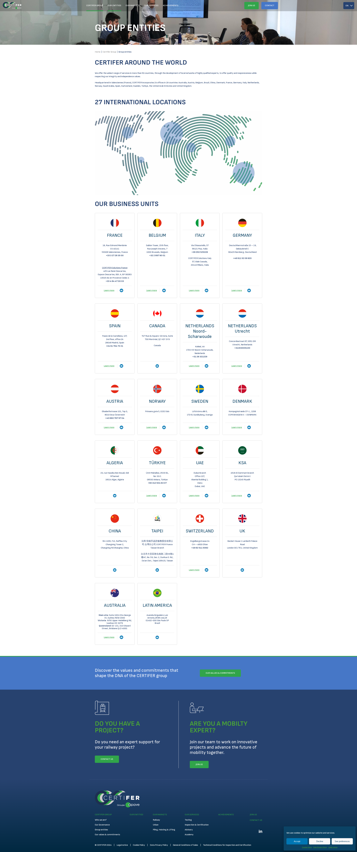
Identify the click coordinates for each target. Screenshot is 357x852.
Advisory (189, 829)
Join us (251, 5)
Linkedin (260, 831)
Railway (156, 820)
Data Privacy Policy (320, 847)
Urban (155, 824)
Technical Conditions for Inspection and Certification (227, 845)
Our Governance (102, 824)
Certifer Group (94, 5)
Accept (297, 841)
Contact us (256, 820)
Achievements (170, 5)
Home (97, 52)
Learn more (109, 290)
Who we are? (101, 820)
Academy (189, 834)
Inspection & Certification (197, 824)
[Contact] (121, 290)
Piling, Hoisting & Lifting (164, 829)
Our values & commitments (107, 834)
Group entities (101, 829)
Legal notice (332, 847)
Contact (269, 5)
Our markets (133, 5)
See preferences (342, 841)
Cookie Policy (307, 847)
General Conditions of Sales (185, 845)
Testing (188, 820)
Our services (151, 5)
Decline (319, 841)
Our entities (114, 5)
